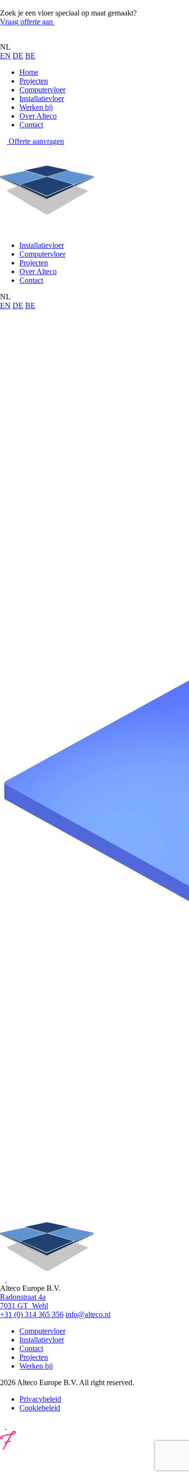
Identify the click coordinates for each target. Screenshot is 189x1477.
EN (5, 56)
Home (28, 72)
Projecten (33, 81)
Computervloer (42, 90)
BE (30, 56)
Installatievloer (41, 98)
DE (18, 56)
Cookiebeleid (39, 1408)
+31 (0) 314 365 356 (31, 1314)
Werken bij (36, 107)
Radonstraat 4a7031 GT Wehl (24, 1301)
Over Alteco (38, 116)
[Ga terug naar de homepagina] (47, 38)
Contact (31, 125)
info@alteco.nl (87, 1314)
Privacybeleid (40, 1399)
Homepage (16, 454)
